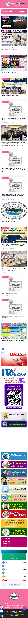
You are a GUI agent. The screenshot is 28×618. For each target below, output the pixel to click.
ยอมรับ (16, 615)
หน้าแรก (22, 11)
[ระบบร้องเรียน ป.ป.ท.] (1, 611)
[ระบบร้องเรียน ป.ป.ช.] (1, 607)
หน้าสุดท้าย (23, 349)
